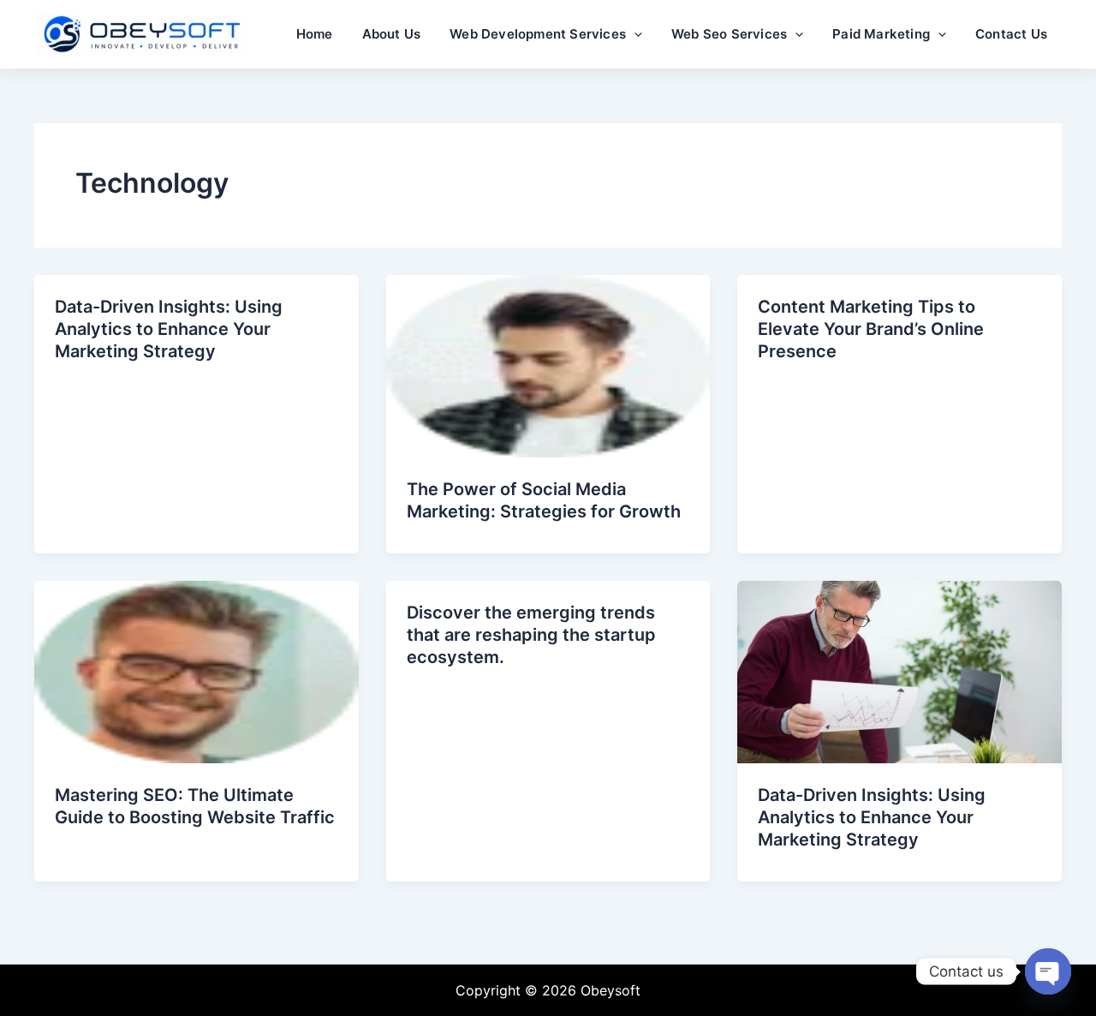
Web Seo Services (729, 34)
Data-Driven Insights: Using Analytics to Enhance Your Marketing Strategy (169, 329)
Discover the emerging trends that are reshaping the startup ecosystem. (531, 634)
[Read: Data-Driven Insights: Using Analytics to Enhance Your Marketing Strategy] (899, 670)
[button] (634, 34)
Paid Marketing (881, 34)
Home (314, 34)
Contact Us (1011, 34)
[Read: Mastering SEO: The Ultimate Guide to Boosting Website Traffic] (196, 670)
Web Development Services (538, 34)
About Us (391, 34)
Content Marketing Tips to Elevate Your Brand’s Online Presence (871, 329)
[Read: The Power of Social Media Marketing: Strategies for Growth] (548, 365)
